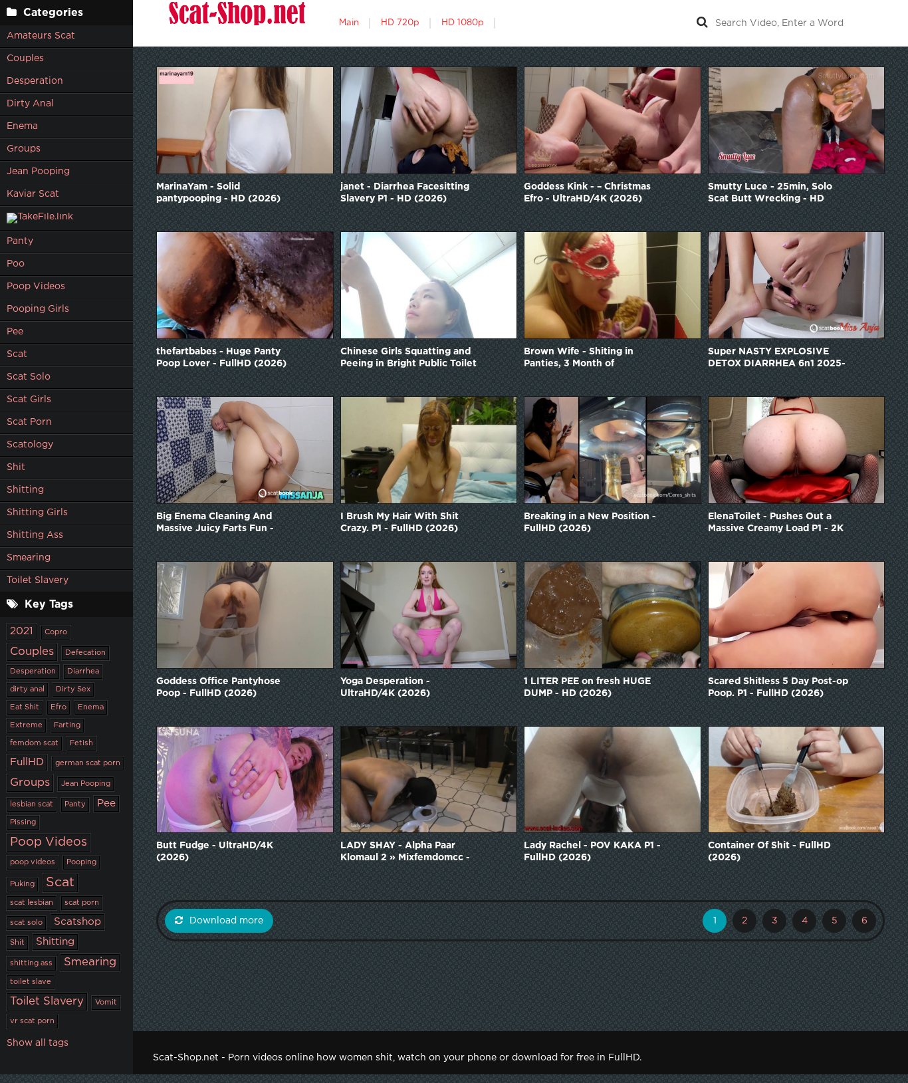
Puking (22, 884)
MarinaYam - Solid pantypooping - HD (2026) (218, 193)
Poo (16, 264)
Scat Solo (29, 377)
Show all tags (37, 1043)
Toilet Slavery (37, 580)
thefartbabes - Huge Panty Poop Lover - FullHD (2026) (221, 358)
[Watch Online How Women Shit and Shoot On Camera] (236, 23)
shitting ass (31, 963)
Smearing (29, 558)
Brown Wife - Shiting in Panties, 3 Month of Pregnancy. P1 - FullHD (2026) (594, 359)
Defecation (85, 653)
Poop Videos (36, 287)
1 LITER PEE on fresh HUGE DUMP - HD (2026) (587, 687)
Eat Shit (24, 707)
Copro (56, 632)
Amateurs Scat (41, 36)
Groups (24, 149)
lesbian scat (31, 804)
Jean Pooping (38, 172)
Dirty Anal (30, 104)
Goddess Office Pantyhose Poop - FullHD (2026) (218, 687)
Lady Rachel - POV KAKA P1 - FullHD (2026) (592, 852)
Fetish (81, 743)
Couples (25, 58)
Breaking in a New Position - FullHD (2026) (590, 523)
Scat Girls (29, 400)
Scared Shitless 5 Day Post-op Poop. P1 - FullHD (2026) (778, 687)
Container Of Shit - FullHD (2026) (769, 852)
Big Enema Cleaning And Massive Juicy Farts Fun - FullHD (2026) (215, 524)
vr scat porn (32, 1021)
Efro (58, 707)
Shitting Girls (37, 513)
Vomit (106, 1002)
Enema (22, 126)
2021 (21, 631)
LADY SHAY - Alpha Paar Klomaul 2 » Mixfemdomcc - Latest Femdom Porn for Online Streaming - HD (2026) (411, 853)
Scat (17, 354)
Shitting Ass (35, 535)
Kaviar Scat (33, 194)
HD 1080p (462, 23)
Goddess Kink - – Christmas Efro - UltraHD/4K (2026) (587, 193)
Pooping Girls (38, 309)
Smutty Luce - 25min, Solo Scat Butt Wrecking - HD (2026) (770, 194)
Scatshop (77, 921)
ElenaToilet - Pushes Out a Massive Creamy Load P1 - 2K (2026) (776, 524)
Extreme (26, 725)
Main (349, 23)
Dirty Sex (73, 689)
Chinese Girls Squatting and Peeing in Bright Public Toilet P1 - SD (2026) (408, 359)
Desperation (35, 81)
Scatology (30, 445)
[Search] (702, 23)
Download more (226, 921)
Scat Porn (29, 422)
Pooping (81, 862)
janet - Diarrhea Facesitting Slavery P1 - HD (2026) (404, 193)
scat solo (26, 922)
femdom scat (34, 743)
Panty (20, 241)
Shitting (25, 490)
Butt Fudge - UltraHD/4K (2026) (214, 852)
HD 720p (400, 23)
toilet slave (30, 982)
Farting (67, 725)
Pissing (23, 822)
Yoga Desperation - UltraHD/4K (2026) (385, 687)
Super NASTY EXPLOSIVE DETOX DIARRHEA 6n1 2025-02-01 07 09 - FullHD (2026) (777, 359)
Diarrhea (83, 671)
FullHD (27, 762)
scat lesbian (31, 903)
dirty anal (27, 689)
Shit (16, 467)
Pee (15, 332)
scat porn (81, 903)
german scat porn (87, 763)
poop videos (32, 862)
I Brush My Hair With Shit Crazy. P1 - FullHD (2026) (399, 523)
